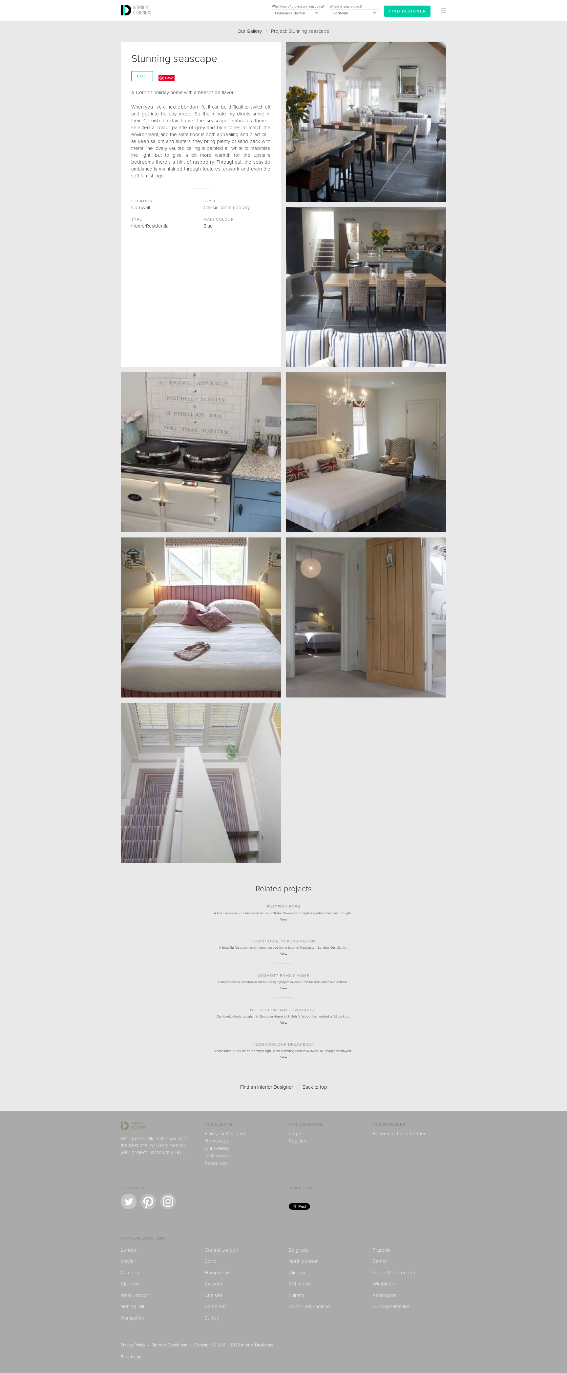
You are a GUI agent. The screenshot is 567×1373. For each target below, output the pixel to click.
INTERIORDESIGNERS (142, 10)
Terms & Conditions (169, 1345)
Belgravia (299, 1250)
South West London (394, 1273)
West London (135, 1295)
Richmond (299, 1284)
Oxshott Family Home (283, 975)
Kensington (385, 1295)
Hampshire (132, 1318)
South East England (309, 1306)
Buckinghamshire (391, 1306)
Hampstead (217, 1273)
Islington (297, 1273)
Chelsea (213, 1295)
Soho (210, 1261)
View (283, 919)
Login (295, 1134)
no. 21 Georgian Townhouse (283, 1010)
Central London (221, 1250)
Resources (216, 1163)
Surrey (212, 1318)
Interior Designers (257, 1345)
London (129, 1250)
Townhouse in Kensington (283, 941)
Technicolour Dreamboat (283, 1044)
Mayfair (128, 1261)
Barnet (380, 1261)
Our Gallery (250, 31)
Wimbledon (385, 1284)
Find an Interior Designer (266, 1087)
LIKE (142, 76)
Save (169, 77)
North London (304, 1261)
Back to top (315, 1087)
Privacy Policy (133, 1345)
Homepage (217, 1141)
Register (298, 1141)
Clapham (130, 1284)
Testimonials (218, 1156)
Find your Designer (225, 1134)
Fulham (296, 1295)
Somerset (215, 1306)
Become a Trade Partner (399, 1134)
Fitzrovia (381, 1250)
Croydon (214, 1284)
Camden (130, 1273)
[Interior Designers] (127, 19)
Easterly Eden (284, 906)
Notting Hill (132, 1306)
